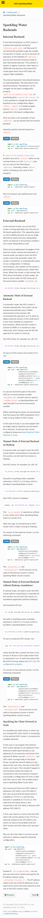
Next (34, 895)
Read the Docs (12, 914)
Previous (10, 895)
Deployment (12, 12)
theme (27, 911)
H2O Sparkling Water (23, 4)
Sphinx (15, 911)
